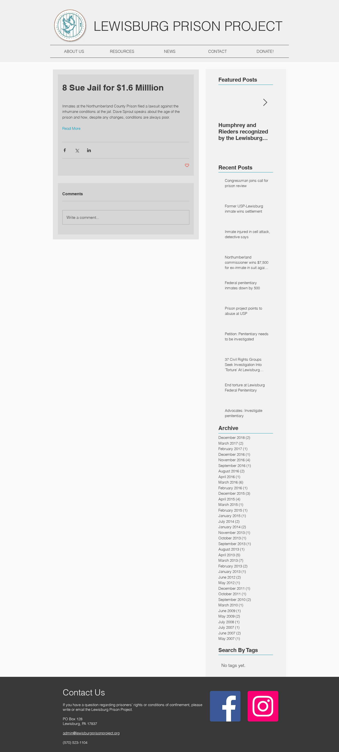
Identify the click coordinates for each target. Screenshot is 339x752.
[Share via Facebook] (64, 150)
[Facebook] (225, 706)
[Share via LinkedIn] (89, 150)
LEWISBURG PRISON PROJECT (188, 26)
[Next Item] (265, 102)
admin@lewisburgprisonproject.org (91, 733)
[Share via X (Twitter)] (76, 150)
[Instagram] (263, 706)
